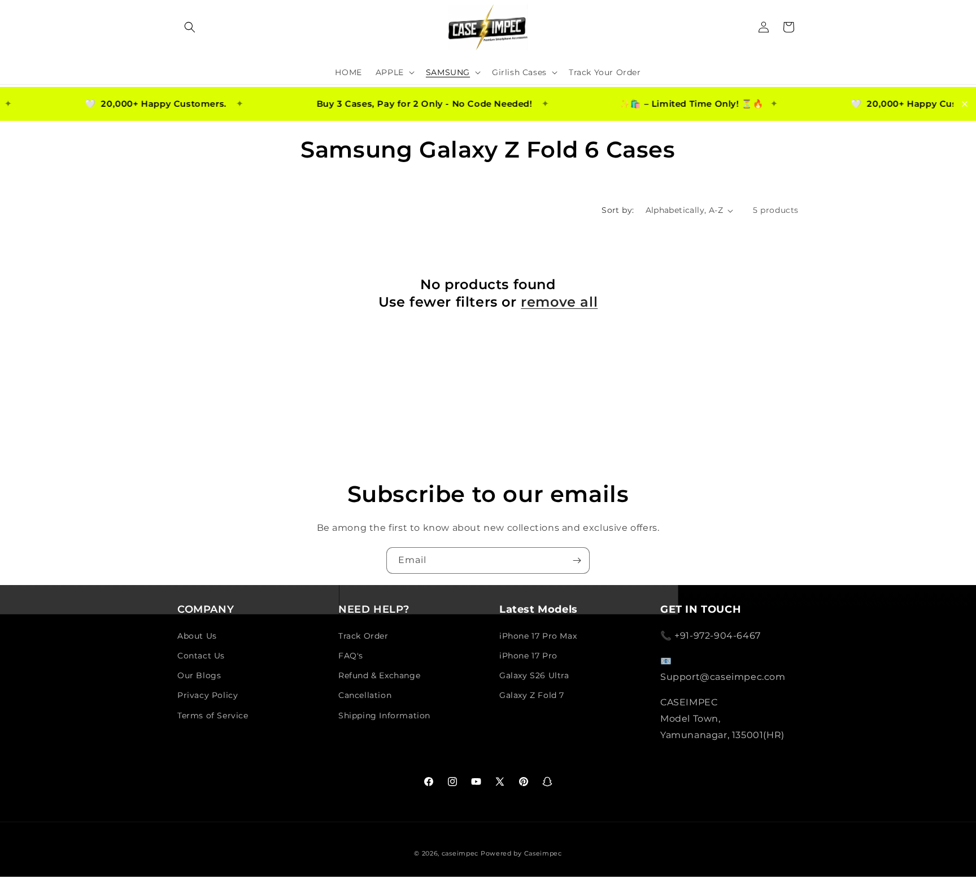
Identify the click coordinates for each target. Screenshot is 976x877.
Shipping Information (384, 715)
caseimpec (460, 853)
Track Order (363, 636)
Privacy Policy (207, 695)
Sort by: (618, 210)
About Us (197, 636)
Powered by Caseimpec (521, 853)
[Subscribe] (576, 560)
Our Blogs (199, 675)
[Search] (189, 27)
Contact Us (201, 656)
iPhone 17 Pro (528, 656)
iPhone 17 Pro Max (538, 636)
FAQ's (350, 656)
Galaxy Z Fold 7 (531, 695)
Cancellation (364, 695)
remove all (559, 302)
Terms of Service (213, 715)
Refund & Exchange (379, 675)
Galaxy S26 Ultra (534, 675)
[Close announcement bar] (964, 104)
